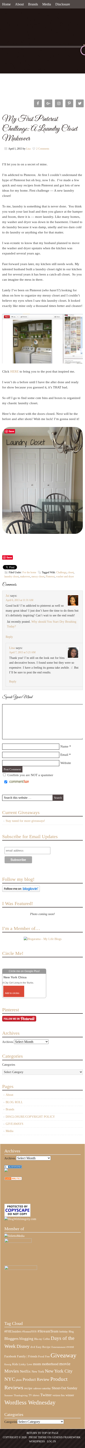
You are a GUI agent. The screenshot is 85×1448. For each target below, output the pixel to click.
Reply (9, 636)
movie (64, 1363)
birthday (63, 1331)
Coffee (46, 1338)
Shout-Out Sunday (64, 1388)
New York (38, 1371)
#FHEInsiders (12, 1331)
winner (70, 1395)
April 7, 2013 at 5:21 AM (22, 652)
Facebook (10, 1356)
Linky (22, 1364)
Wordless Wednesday (30, 1402)
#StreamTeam (47, 1331)
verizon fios (59, 1395)
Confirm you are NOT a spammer (30, 775)
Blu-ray (38, 1338)
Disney (23, 1346)
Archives (7, 1042)
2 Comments (42, 148)
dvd (33, 1347)
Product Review (36, 1379)
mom (37, 1364)
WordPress (37, 1441)
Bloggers (11, 1338)
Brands (33, 4)
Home (6, 4)
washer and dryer (65, 576)
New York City (59, 1371)
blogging (26, 1339)
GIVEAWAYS (14, 1123)
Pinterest (50, 576)
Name (64, 746)
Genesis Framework (66, 1437)
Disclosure (62, 4)
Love (29, 1364)
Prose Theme (38, 1437)
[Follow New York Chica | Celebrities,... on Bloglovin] (21, 891)
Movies (11, 1371)
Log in (51, 1441)
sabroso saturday (42, 1388)
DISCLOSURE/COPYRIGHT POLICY (30, 1116)
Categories (8, 1064)
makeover (25, 576)
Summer (8, 1395)
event (70, 1347)
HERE (14, 371)
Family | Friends (27, 1356)
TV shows (34, 1395)
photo (19, 1379)
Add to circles (12, 993)
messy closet (37, 576)
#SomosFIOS (29, 1331)
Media (46, 4)
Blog (71, 1331)
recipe (28, 1388)
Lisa (28, 148)
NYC (9, 1379)
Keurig (7, 1364)
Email (64, 754)
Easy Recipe (43, 1347)
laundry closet (11, 576)
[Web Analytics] (13, 1179)
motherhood (50, 1364)
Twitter (46, 1395)
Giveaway (63, 1355)
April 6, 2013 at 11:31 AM (19, 600)
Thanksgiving (21, 1395)
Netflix (25, 1371)
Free (47, 1356)
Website (65, 763)
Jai (7, 595)
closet (71, 572)
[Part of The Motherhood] (20, 1268)
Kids (15, 1364)
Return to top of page (42, 1433)
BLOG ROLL (14, 1102)
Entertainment (58, 1347)
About (19, 4)
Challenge (61, 572)
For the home (29, 572)
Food (41, 1356)
